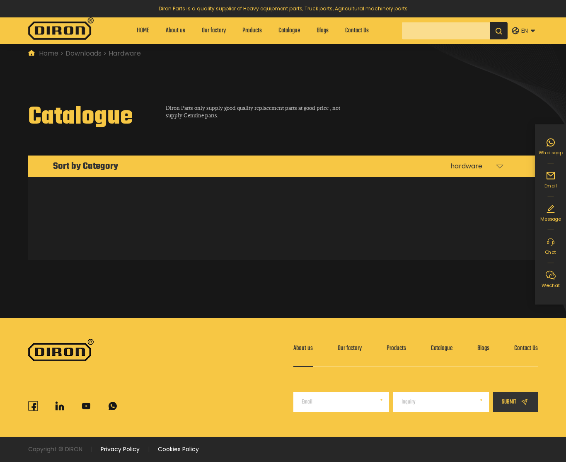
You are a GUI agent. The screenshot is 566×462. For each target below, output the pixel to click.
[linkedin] (60, 406)
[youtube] (86, 406)
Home (48, 53)
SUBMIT (509, 402)
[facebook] (33, 406)
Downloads (83, 53)
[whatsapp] (113, 406)
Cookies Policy (178, 449)
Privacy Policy (120, 449)
